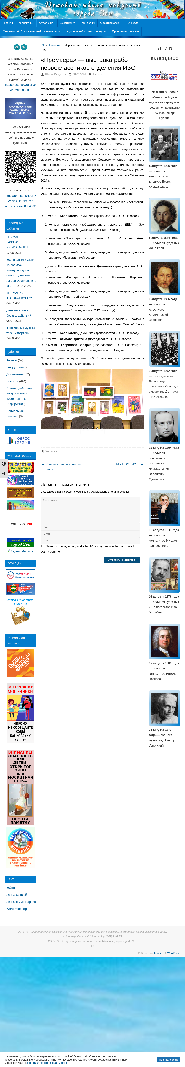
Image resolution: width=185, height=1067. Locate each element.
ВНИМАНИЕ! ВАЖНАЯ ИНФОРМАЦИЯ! (17, 242)
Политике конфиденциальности (47, 1062)
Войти (10, 887)
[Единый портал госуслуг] (20, 580)
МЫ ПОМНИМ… (128, 464)
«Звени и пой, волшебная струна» (62, 466)
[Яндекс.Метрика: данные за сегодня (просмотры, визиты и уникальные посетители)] (20, 551)
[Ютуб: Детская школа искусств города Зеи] (17, 47)
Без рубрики (15, 367)
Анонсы (11, 360)
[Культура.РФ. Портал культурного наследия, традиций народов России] (20, 529)
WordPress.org (16, 909)
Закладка (51, 451)
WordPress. (174, 953)
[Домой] (42, 45)
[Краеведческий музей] (20, 497)
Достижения (15, 374)
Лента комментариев (21, 902)
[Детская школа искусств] (20, 484)
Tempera (159, 953)
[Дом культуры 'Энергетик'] (20, 472)
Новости (54, 45)
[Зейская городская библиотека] (20, 509)
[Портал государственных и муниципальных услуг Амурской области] (20, 594)
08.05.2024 (79, 74)
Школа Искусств (55, 74)
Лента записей (16, 894)
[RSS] (24, 47)
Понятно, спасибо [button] (168, 1059)
